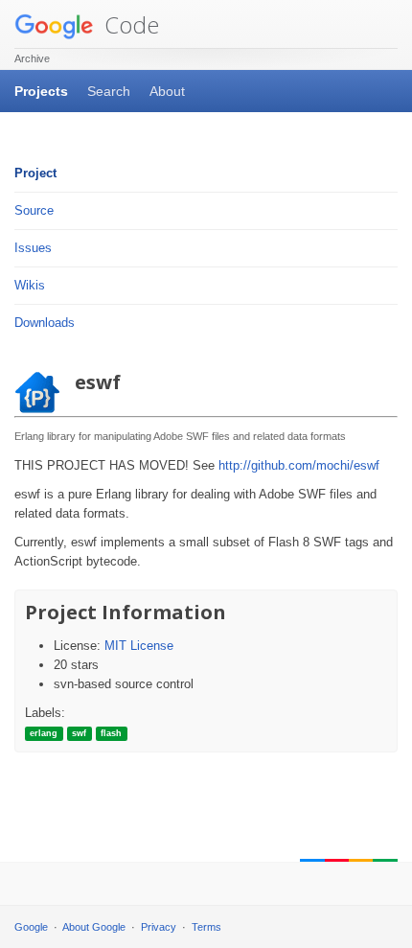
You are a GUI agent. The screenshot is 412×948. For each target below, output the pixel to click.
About (167, 91)
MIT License (138, 645)
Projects (41, 91)
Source (34, 210)
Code (129, 24)
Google (31, 927)
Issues (33, 248)
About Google (94, 927)
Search (108, 91)
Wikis (29, 285)
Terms (206, 927)
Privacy (158, 927)
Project (35, 173)
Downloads (44, 322)
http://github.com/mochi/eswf (298, 465)
